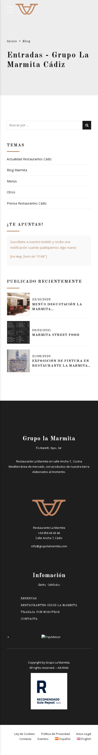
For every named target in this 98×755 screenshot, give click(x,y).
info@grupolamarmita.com (49, 546)
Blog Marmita (17, 170)
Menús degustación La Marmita (57, 307)
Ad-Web (63, 668)
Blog (26, 41)
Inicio (12, 41)
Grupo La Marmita (58, 662)
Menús (12, 181)
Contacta (29, 618)
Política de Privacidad (55, 734)
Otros (11, 192)
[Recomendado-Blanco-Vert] (49, 691)
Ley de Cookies (24, 734)
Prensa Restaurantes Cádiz (26, 203)
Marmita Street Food (56, 335)
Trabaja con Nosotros (40, 612)
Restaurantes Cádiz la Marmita (49, 605)
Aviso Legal (83, 734)
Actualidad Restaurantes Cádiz (29, 159)
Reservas (29, 598)
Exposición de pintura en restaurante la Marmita (60, 363)
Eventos (43, 739)
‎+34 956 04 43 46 (49, 533)
